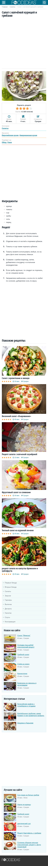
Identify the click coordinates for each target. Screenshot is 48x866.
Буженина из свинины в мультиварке (26, 684)
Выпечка (8, 604)
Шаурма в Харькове (25, 723)
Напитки (8, 613)
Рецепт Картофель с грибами (29, 833)
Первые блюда (11, 583)
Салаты (12, 7)
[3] (24, 108)
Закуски (8, 596)
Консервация (10, 622)
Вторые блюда (10, 587)
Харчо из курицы (24, 804)
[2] (20, 108)
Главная (5, 7)
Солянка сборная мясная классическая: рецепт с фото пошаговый (29, 845)
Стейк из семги (23, 664)
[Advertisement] (24, 43)
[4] (27, 108)
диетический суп (24, 823)
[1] (17, 108)
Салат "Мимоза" (23, 635)
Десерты (8, 609)
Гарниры (8, 600)
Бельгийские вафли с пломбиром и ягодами (26, 705)
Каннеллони (22, 673)
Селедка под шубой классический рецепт (25, 646)
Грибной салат (23, 654)
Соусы (7, 617)
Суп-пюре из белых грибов (28, 795)
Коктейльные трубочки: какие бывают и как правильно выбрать (30, 714)
